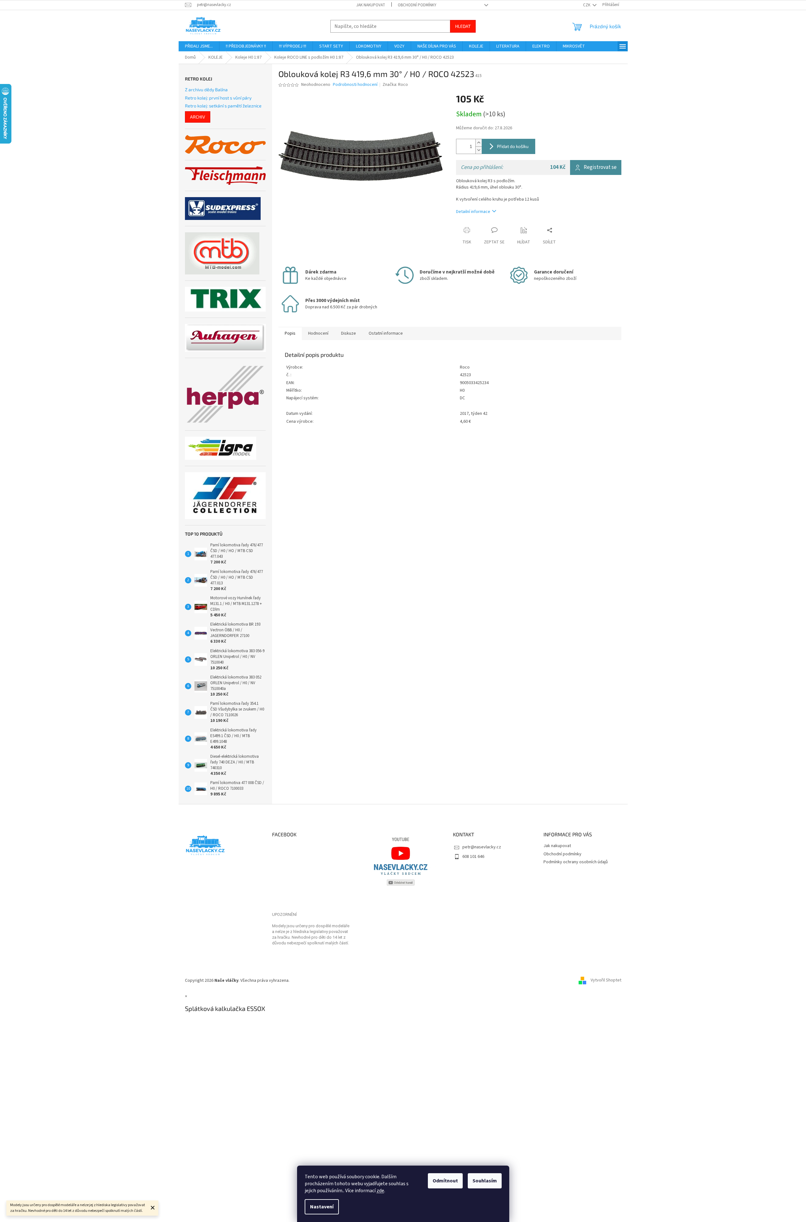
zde (380, 1190)
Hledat (463, 26)
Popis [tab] (290, 333)
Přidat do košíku (513, 146)
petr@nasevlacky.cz (481, 847)
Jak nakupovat (370, 5)
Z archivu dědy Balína (206, 89)
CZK (587, 5)
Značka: (395, 84)
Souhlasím (485, 1180)
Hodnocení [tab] (318, 333)
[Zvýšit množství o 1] (478, 142)
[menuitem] (199, 46)
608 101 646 (473, 856)
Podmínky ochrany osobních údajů (575, 862)
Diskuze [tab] (348, 333)
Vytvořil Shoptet (606, 980)
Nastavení (321, 1206)
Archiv (197, 116)
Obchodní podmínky (417, 5)
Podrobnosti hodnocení (355, 85)
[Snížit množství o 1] (478, 150)
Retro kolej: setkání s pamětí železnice (223, 105)
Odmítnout (445, 1180)
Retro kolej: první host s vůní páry (218, 97)
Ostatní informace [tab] (386, 333)
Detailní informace (473, 212)
